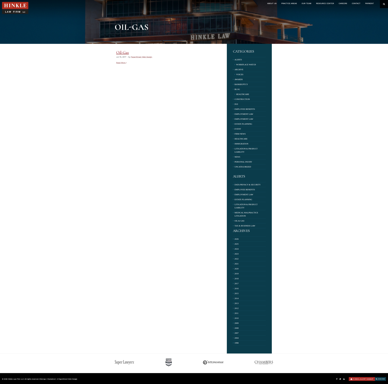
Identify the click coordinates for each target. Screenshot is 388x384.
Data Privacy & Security (248, 185)
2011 (236, 313)
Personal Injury (243, 162)
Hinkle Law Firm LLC (16, 379)
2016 (237, 288)
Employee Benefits (245, 109)
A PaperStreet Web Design (67, 379)
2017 (237, 283)
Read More (121, 63)
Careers (343, 3)
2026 (237, 239)
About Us (272, 3)
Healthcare (242, 94)
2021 (237, 264)
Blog (237, 89)
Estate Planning (243, 124)
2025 (237, 244)
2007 (237, 333)
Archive (239, 69)
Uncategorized (243, 167)
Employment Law (244, 114)
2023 (237, 254)
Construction (242, 99)
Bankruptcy (241, 84)
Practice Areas (289, 3)
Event (238, 129)
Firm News (240, 134)
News (237, 157)
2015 (237, 293)
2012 (237, 308)
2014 (237, 298)
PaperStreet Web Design (141, 57)
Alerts (238, 59)
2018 (237, 278)
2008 (237, 328)
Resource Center (325, 3)
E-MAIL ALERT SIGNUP (363, 379)
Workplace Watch (246, 64)
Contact (356, 3)
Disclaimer (51, 379)
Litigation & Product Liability (246, 150)
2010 (237, 318)
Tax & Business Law (245, 226)
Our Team (306, 3)
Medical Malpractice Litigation (246, 214)
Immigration (241, 144)
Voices (239, 74)
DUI (236, 104)
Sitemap (42, 379)
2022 (237, 259)
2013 (237, 303)
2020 (237, 269)
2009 (237, 323)
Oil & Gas (239, 221)
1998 (237, 343)
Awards (239, 79)
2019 (237, 273)
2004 (237, 338)
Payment (369, 3)
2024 (237, 249)
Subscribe (381, 379)
